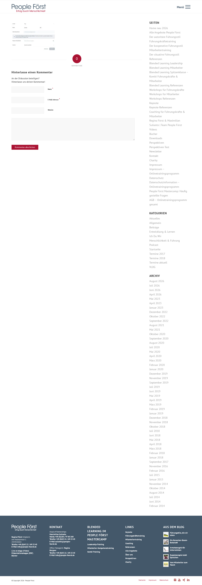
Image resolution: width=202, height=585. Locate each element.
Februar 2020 (157, 365)
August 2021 (156, 325)
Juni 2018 (154, 435)
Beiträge (154, 227)
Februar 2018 (157, 453)
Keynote (154, 103)
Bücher (153, 134)
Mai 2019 (154, 395)
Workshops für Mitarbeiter (164, 94)
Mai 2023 (154, 298)
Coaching (129, 543)
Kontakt (153, 156)
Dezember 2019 (158, 373)
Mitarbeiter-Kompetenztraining (100, 548)
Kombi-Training (93, 552)
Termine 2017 (157, 253)
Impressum (155, 164)
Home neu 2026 (158, 28)
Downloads (155, 138)
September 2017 (158, 461)
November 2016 (158, 466)
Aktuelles (154, 218)
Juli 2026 (154, 285)
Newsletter (155, 151)
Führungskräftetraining (162, 41)
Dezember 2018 (158, 417)
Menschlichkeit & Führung (164, 240)
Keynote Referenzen (160, 107)
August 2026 (156, 281)
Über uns (129, 554)
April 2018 (155, 444)
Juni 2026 (154, 290)
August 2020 (156, 343)
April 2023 (155, 303)
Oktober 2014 (157, 488)
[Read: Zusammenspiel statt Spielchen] (166, 556)
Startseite (154, 249)
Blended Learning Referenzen (166, 85)
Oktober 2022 (157, 316)
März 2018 (155, 448)
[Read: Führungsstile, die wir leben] (166, 534)
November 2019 (158, 378)
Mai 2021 (154, 329)
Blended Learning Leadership (166, 63)
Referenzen (155, 59)
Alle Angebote (131, 551)
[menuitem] (186, 6)
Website (50, 110)
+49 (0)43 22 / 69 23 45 (27, 544)
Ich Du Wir (155, 236)
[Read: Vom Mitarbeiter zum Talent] (166, 564)
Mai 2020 (154, 351)
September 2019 (158, 382)
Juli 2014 (154, 497)
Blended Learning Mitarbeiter (166, 67)
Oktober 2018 (157, 426)
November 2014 (158, 484)
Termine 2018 (157, 258)
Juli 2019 (154, 387)
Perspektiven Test (159, 147)
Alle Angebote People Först (164, 32)
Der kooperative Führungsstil (166, 45)
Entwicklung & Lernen (162, 231)
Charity (153, 160)
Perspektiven (156, 142)
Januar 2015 (156, 479)
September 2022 (158, 321)
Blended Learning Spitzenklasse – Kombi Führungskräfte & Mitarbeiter (168, 76)
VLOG (152, 267)
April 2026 (155, 294)
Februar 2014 (157, 506)
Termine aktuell (158, 262)
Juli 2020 (154, 347)
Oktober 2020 (157, 334)
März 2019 (155, 404)
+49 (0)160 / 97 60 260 (64, 536)
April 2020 (155, 356)
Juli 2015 (154, 475)
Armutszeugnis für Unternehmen (177, 548)
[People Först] (29, 8)
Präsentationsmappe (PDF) (22, 553)
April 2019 (155, 400)
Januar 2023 (156, 307)
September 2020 (158, 338)
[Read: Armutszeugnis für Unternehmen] (166, 549)
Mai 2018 (154, 440)
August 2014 (156, 492)
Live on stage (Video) (20, 551)
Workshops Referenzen (162, 98)
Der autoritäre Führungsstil (164, 37)
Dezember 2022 (158, 312)
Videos (153, 129)
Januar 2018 (156, 457)
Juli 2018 (154, 431)
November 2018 (158, 422)
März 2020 (155, 360)
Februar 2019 (157, 409)
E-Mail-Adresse (54, 99)
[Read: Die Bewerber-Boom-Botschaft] (166, 542)
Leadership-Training (95, 544)
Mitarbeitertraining (160, 50)
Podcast (153, 245)
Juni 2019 (154, 391)
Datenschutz (156, 178)
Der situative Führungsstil (164, 54)
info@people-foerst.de (27, 547)
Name (50, 89)
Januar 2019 (156, 413)
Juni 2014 (154, 501)
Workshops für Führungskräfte (166, 90)
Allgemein (155, 223)
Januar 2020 (156, 369)
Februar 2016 (157, 470)
